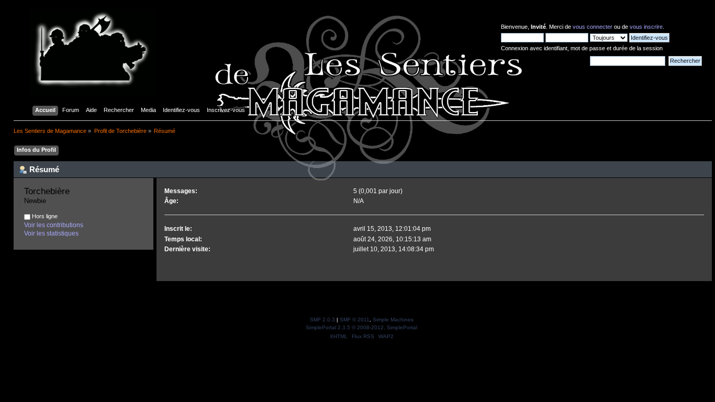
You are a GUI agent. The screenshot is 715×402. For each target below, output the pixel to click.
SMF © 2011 (355, 319)
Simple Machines (393, 319)
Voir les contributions (53, 225)
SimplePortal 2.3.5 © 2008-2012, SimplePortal (361, 327)
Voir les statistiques (51, 233)
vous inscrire (646, 27)
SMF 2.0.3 (322, 319)
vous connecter (592, 27)
